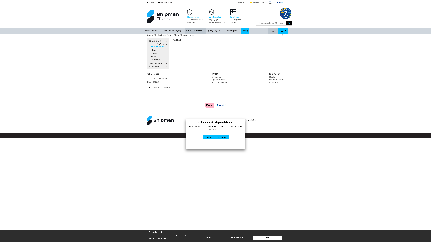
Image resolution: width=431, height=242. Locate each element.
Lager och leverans (218, 80)
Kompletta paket (231, 31)
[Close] (245, 119)
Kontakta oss (216, 77)
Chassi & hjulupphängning (172, 31)
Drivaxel (153, 56)
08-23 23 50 (153, 2)
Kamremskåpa (155, 60)
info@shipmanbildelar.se (167, 2)
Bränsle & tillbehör (151, 31)
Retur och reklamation (219, 82)
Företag (245, 31)
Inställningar (207, 237)
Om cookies (273, 82)
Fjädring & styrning (213, 31)
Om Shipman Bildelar (276, 80)
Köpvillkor (272, 77)
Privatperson (221, 137)
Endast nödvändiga (237, 237)
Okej (267, 237)
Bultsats (153, 50)
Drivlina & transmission (194, 31)
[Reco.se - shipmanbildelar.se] (285, 13)
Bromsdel (153, 53)
